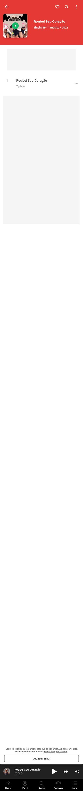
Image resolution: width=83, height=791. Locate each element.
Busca (42, 787)
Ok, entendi (41, 758)
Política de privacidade (55, 751)
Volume (77, 771)
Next (66, 771)
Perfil (25, 787)
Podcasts (58, 787)
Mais (74, 787)
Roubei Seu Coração (31, 80)
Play (15, 25)
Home (8, 787)
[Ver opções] (76, 6)
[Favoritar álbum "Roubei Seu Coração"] (57, 6)
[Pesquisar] (67, 6)
